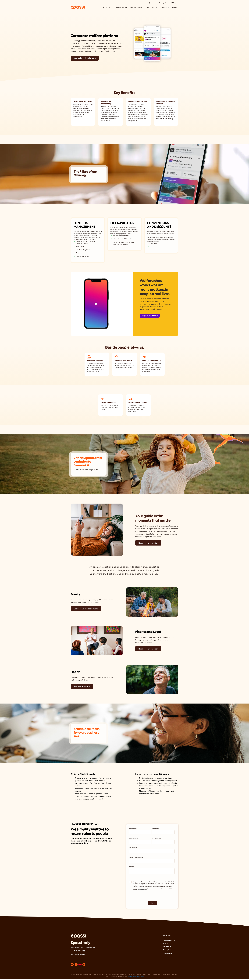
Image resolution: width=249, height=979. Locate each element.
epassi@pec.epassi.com (136, 976)
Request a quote (82, 686)
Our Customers (152, 7)
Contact (175, 7)
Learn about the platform (85, 58)
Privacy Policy (167, 950)
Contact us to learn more (86, 609)
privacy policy (141, 889)
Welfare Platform (136, 7)
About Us (106, 7)
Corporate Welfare (120, 7)
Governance (167, 946)
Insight (164, 7)
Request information (150, 315)
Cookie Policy (167, 953)
